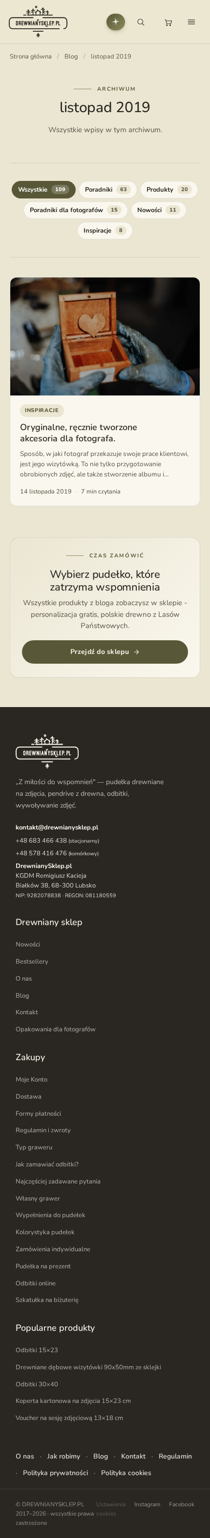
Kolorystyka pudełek (45, 1232)
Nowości (156, 210)
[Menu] (191, 22)
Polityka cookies (126, 1473)
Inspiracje (103, 230)
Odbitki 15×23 (37, 1350)
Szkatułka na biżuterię (47, 1300)
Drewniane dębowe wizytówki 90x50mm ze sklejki (88, 1367)
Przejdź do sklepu (99, 651)
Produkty (167, 189)
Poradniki (106, 189)
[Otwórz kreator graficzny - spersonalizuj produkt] (115, 22)
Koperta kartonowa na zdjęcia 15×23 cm (73, 1401)
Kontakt (27, 1012)
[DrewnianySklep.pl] (38, 22)
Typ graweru (34, 1147)
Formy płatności (38, 1113)
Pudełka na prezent (43, 1266)
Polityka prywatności (55, 1473)
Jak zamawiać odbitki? (47, 1164)
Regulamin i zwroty (43, 1130)
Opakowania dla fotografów (56, 1029)
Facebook (181, 1504)
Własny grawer (38, 1198)
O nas (24, 978)
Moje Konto (31, 1079)
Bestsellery (32, 961)
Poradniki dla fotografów (74, 210)
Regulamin (175, 1456)
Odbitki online (36, 1283)
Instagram (147, 1504)
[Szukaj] (140, 22)
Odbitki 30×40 (37, 1384)
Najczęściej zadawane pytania (58, 1181)
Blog (71, 56)
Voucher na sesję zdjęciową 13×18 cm (69, 1418)
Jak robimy (63, 1456)
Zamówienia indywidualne (53, 1249)
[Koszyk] (168, 22)
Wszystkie (41, 189)
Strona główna (31, 56)
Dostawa (29, 1096)
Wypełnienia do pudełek (50, 1215)
